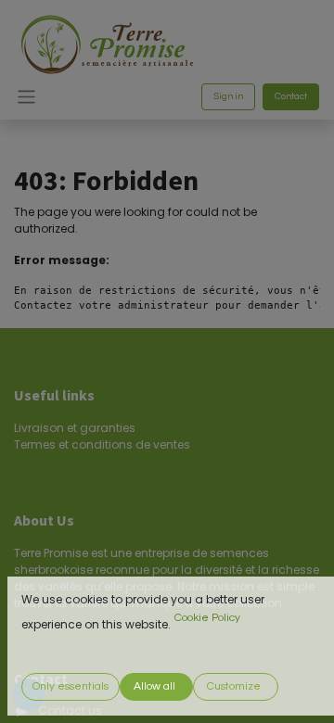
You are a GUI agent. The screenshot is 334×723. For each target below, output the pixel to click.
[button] (70, 687)
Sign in (228, 96)
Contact (291, 96)
